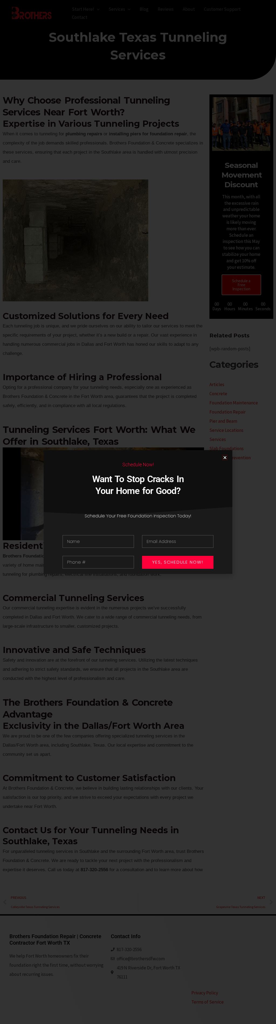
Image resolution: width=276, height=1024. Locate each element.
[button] (225, 457)
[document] (138, 512)
